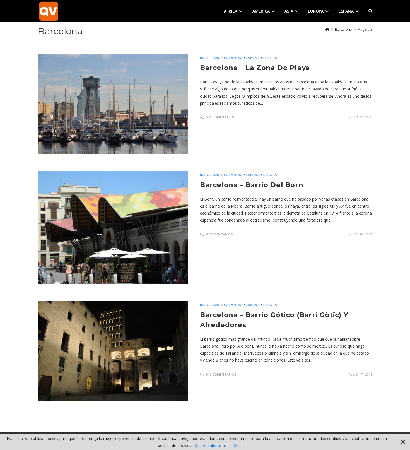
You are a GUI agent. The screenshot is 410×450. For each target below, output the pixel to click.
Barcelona (210, 58)
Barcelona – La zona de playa (255, 68)
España (253, 58)
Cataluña (233, 58)
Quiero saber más (210, 445)
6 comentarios (219, 234)
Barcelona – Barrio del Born (251, 185)
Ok (235, 445)
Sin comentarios (221, 117)
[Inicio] (327, 29)
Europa (270, 58)
